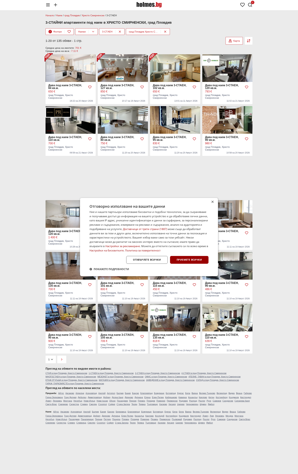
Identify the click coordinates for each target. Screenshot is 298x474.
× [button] (212, 202)
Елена (147, 397)
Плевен (141, 401)
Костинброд (221, 397)
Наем (59, 15)
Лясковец (57, 401)
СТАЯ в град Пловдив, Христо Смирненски (66, 373)
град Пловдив (72, 15)
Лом (212, 416)
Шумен (203, 404)
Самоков (217, 401)
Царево (181, 404)
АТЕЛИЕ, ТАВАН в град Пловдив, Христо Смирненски (214, 377)
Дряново (129, 397)
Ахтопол (111, 393)
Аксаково (69, 393)
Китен (211, 397)
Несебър (77, 401)
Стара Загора (123, 404)
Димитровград (95, 397)
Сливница (81, 423)
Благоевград (146, 393)
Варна (195, 393)
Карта (236, 40)
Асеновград (91, 393)
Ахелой (102, 393)
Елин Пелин (158, 397)
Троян (134, 404)
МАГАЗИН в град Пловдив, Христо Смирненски (122, 380)
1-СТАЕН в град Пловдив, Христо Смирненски (111, 373)
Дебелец (82, 397)
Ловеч (48, 401)
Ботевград (171, 393)
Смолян (93, 404)
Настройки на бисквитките (107, 250)
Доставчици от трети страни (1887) (145, 229)
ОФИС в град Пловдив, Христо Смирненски (166, 377)
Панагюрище (87, 419)
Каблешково (171, 397)
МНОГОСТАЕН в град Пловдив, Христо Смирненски (71, 377)
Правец (154, 419)
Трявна (142, 404)
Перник (132, 401)
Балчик (120, 393)
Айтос (61, 393)
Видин (232, 393)
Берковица (121, 412)
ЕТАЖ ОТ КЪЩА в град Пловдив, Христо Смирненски (71, 380)
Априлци (80, 393)
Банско (135, 393)
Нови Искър (89, 401)
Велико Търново (207, 393)
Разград (193, 401)
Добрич (106, 397)
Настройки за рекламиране (122, 246)
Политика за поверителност (143, 250)
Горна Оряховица (54, 397)
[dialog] (149, 237)
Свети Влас (51, 404)
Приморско (172, 401)
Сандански (227, 401)
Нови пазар (102, 401)
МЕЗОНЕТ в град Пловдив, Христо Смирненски (120, 377)
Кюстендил (245, 397)
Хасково (163, 404)
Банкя (128, 393)
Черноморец (192, 404)
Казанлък (192, 397)
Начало (50, 15)
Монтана (67, 401)
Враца (239, 393)
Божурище (159, 393)
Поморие (160, 401)
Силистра (74, 404)
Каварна (182, 397)
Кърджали (234, 397)
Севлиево (63, 404)
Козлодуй (159, 416)
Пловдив (151, 401)
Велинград (222, 393)
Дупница (139, 397)
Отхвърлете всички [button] (147, 259)
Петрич (107, 419)
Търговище (152, 404)
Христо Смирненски (93, 15)
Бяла (187, 393)
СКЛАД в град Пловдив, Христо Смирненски (217, 380)
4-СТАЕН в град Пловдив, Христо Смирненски (203, 373)
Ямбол (211, 404)
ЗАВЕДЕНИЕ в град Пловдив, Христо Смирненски (170, 380)
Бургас (180, 393)
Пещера (116, 419)
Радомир (183, 401)
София (111, 404)
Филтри (56, 31)
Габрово (248, 393)
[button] (109, 269)
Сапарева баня (242, 401)
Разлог (201, 401)
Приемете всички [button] (189, 259)
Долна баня (117, 397)
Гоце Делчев (70, 397)
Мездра (229, 416)
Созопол (102, 404)
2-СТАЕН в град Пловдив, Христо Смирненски (157, 373)
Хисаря (172, 404)
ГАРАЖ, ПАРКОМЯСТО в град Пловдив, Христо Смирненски (75, 384)
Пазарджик (122, 401)
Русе (209, 401)
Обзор (112, 401)
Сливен (84, 404)
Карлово (203, 397)
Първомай (177, 419)
